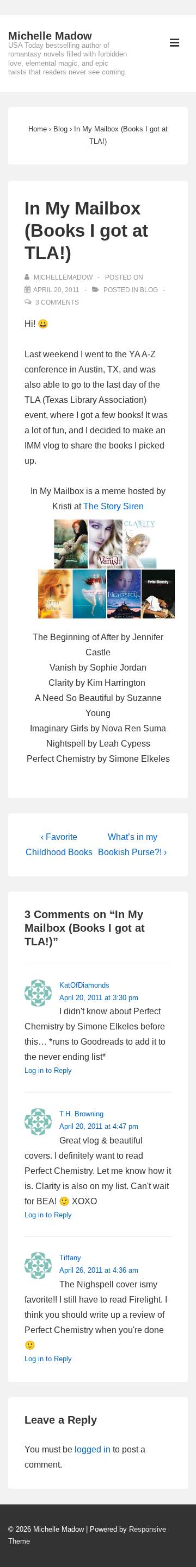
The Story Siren (113, 506)
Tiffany (70, 1258)
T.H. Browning (81, 1114)
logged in (93, 1449)
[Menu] (174, 43)
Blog (149, 290)
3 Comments (57, 302)
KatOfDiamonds (84, 985)
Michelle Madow (50, 36)
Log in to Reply (48, 1070)
